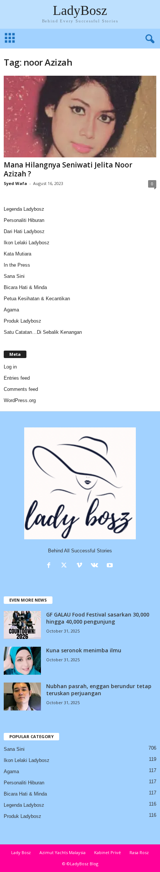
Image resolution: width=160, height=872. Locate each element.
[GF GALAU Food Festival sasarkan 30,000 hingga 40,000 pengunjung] (22, 625)
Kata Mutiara (17, 254)
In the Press (17, 265)
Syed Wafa (15, 183)
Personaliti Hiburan (24, 220)
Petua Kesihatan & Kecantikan (37, 298)
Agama (11, 310)
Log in (10, 367)
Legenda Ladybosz (24, 209)
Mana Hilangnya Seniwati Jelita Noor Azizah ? (68, 169)
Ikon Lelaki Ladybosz (26, 242)
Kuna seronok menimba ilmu (83, 650)
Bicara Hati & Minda (25, 287)
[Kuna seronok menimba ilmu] (22, 661)
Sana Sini (14, 276)
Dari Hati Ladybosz (24, 231)
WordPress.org (20, 400)
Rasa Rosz (139, 852)
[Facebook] (50, 566)
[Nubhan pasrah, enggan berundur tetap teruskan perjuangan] (22, 697)
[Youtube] (111, 566)
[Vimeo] (81, 566)
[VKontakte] (96, 566)
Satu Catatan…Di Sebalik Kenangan (43, 332)
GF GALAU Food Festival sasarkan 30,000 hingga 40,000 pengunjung (97, 618)
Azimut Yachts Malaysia (62, 852)
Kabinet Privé (107, 852)
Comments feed (21, 389)
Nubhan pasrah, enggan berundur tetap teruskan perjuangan (98, 690)
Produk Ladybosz (22, 321)
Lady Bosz (21, 852)
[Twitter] (65, 566)
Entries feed (17, 378)
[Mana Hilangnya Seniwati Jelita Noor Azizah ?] (80, 116)
